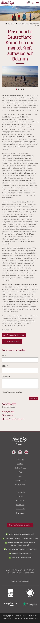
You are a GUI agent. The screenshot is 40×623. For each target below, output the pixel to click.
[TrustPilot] (29, 604)
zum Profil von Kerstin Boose (13, 335)
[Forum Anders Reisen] (10, 593)
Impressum (20, 513)
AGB (20, 476)
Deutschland (9, 415)
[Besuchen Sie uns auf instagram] (20, 452)
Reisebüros (20, 505)
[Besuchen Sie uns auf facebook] (13, 452)
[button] (37, 3)
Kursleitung (20, 500)
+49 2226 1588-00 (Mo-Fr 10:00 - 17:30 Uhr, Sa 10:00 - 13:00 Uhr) (20, 571)
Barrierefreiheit (20, 484)
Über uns (20, 459)
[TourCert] (29, 593)
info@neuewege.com (20, 581)
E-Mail (4, 366)
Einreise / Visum (20, 480)
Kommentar (6, 376)
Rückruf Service (20, 468)
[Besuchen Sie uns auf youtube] (26, 452)
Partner (20, 496)
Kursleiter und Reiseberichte (14, 419)
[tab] (16, 89)
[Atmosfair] (10, 604)
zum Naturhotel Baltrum (12, 341)
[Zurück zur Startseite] (9, 3)
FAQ (20, 472)
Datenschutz (20, 509)
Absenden (33, 398)
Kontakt (20, 464)
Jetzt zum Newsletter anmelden (20, 525)
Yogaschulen (20, 492)
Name (4, 355)
